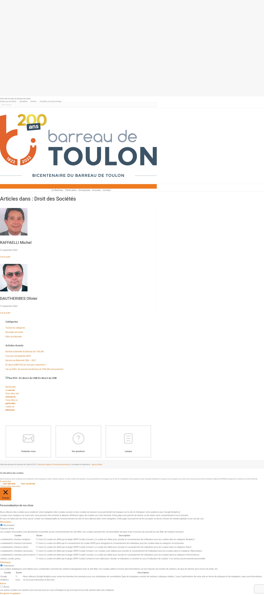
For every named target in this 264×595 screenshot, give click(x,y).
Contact (106, 190)
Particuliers (71, 190)
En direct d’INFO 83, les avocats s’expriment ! (26, 365)
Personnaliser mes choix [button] (10, 486)
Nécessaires (9, 525)
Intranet (33, 101)
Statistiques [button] (5, 562)
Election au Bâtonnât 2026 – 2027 (21, 360)
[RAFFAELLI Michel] (14, 235)
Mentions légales (44, 464)
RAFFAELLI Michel (15, 242)
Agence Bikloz (96, 464)
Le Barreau (57, 190)
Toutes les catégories (15, 328)
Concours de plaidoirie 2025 (18, 356)
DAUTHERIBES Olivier (18, 298)
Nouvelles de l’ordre (14, 332)
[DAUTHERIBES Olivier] (14, 290)
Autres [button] (3, 583)
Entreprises (84, 190)
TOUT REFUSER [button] (9, 484)
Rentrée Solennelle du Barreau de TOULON (25, 351)
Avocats (96, 190)
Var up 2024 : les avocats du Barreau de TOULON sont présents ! (35, 369)
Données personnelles (61, 464)
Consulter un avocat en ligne (50, 101)
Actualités (23, 101)
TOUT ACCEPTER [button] (28, 484)
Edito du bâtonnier (14, 336)
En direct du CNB (47, 378)
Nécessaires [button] (5, 522)
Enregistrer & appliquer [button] (10, 593)
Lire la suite (5, 257)
